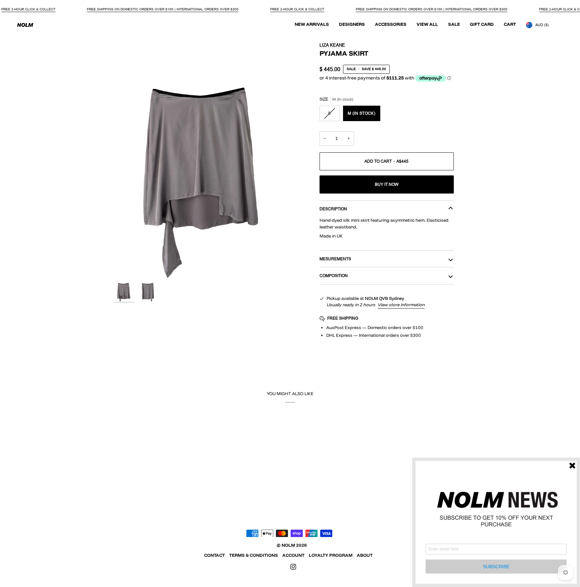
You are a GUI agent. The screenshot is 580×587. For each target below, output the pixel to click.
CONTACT (214, 555)
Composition (334, 275)
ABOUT (365, 555)
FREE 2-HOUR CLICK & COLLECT (28, 9)
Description (333, 209)
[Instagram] (293, 567)
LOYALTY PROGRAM (330, 555)
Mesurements (335, 259)
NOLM (288, 545)
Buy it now (386, 184)
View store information (401, 304)
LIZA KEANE (332, 45)
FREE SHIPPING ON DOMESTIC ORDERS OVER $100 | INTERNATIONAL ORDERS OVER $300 (163, 9)
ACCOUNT (293, 555)
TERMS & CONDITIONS (253, 555)
